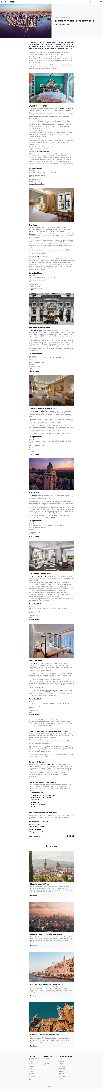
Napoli (61, 1078)
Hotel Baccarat (38, 663)
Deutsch (31, 1063)
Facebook (47, 1060)
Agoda (58, 764)
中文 (30, 1080)
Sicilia (60, 1075)
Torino (61, 1080)
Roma (60, 1058)
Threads (46, 1063)
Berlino (61, 1065)
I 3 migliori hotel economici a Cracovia (44, 1034)
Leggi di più (33, 895)
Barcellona (62, 1068)
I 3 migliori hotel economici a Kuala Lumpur (46, 934)
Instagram (47, 1058)
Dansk (30, 1075)
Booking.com (50, 764)
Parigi (60, 1070)
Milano (61, 1063)
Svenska (31, 1073)
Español (31, 1065)
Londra (61, 1060)
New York (61, 1071)
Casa (56, 17)
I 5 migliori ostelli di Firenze (40, 884)
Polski (30, 1068)
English (31, 1061)
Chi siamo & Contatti (35, 1058)
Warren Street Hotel (66, 108)
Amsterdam (62, 1066)
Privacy (31, 1060)
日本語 (30, 1078)
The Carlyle (34, 495)
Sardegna (62, 1076)
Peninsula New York (36, 330)
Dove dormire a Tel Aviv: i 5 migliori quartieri (46, 984)
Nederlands (32, 1070)
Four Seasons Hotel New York (39, 411)
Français (31, 1066)
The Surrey (32, 234)
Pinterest (46, 1065)
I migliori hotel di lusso (64, 17)
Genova (61, 1073)
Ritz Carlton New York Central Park (41, 576)
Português (32, 1076)
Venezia (61, 1061)
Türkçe (31, 1071)
